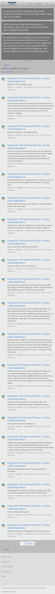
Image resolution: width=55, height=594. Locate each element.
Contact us (5, 562)
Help (3, 576)
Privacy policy (6, 571)
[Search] (51, 3)
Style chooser (6, 557)
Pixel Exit (12, 591)
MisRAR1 (10, 72)
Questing (11, 90)
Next (30, 543)
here (9, 16)
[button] (22, 3)
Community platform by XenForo (23, 588)
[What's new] (46, 3)
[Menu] (3, 3)
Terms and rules (7, 567)
